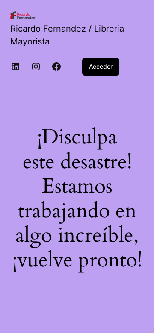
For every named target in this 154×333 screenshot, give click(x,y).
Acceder (101, 66)
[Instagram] (36, 66)
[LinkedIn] (15, 66)
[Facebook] (56, 66)
